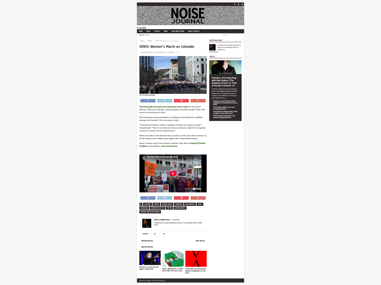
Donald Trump (167, 204)
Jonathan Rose (161, 52)
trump (169, 208)
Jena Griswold (190, 204)
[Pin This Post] (181, 101)
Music (148, 31)
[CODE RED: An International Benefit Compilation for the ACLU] (196, 265)
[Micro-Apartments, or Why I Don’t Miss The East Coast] (173, 265)
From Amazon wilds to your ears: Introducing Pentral (224, 108)
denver (156, 204)
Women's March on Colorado (150, 212)
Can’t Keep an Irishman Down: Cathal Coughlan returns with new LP (225, 112)
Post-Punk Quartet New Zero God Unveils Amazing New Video (224, 116)
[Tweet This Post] (164, 101)
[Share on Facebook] (147, 101)
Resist (200, 204)
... (225, 98)
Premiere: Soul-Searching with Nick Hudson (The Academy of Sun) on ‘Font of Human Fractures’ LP (224, 82)
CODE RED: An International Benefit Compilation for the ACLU (195, 271)
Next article (200, 241)
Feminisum (178, 204)
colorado (147, 204)
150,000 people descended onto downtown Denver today (163, 107)
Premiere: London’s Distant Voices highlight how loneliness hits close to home (225, 103)
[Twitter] (238, 4)
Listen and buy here (169, 146)
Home (140, 31)
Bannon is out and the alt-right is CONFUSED (149, 268)
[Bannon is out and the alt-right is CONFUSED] (150, 264)
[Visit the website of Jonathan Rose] (154, 233)
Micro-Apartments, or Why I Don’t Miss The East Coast (172, 270)
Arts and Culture (178, 31)
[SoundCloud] (242, 4)
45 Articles (175, 220)
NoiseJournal (161, 280)
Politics (157, 31)
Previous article (147, 241)
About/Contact (194, 31)
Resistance (144, 208)
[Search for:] (232, 35)
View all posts (213, 52)
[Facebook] (234, 4)
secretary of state (157, 208)
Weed (166, 31)
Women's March (180, 208)
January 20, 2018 (147, 52)
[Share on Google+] (198, 101)
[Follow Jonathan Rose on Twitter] (164, 233)
